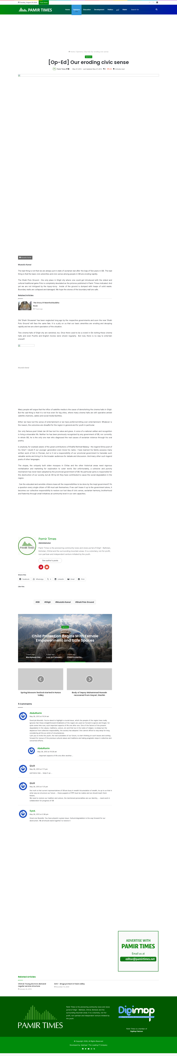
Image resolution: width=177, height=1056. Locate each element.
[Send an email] (68, 69)
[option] (65, 638)
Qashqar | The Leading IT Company (94, 1045)
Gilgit (48, 602)
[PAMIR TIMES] (35, 9)
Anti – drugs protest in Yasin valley (69, 984)
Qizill (32, 766)
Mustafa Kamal (64, 602)
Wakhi (124, 10)
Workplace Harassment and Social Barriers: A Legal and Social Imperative (65, 638)
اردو (117, 10)
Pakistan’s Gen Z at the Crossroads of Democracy (68, 2)
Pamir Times (61, 69)
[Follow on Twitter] (67, 69)
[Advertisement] (88, 30)
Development (99, 10)
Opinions (76, 10)
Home (67, 10)
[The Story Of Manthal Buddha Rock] (24, 305)
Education (87, 10)
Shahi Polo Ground (85, 602)
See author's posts (50, 560)
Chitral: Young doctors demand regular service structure (32, 985)
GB (38, 602)
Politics (110, 10)
